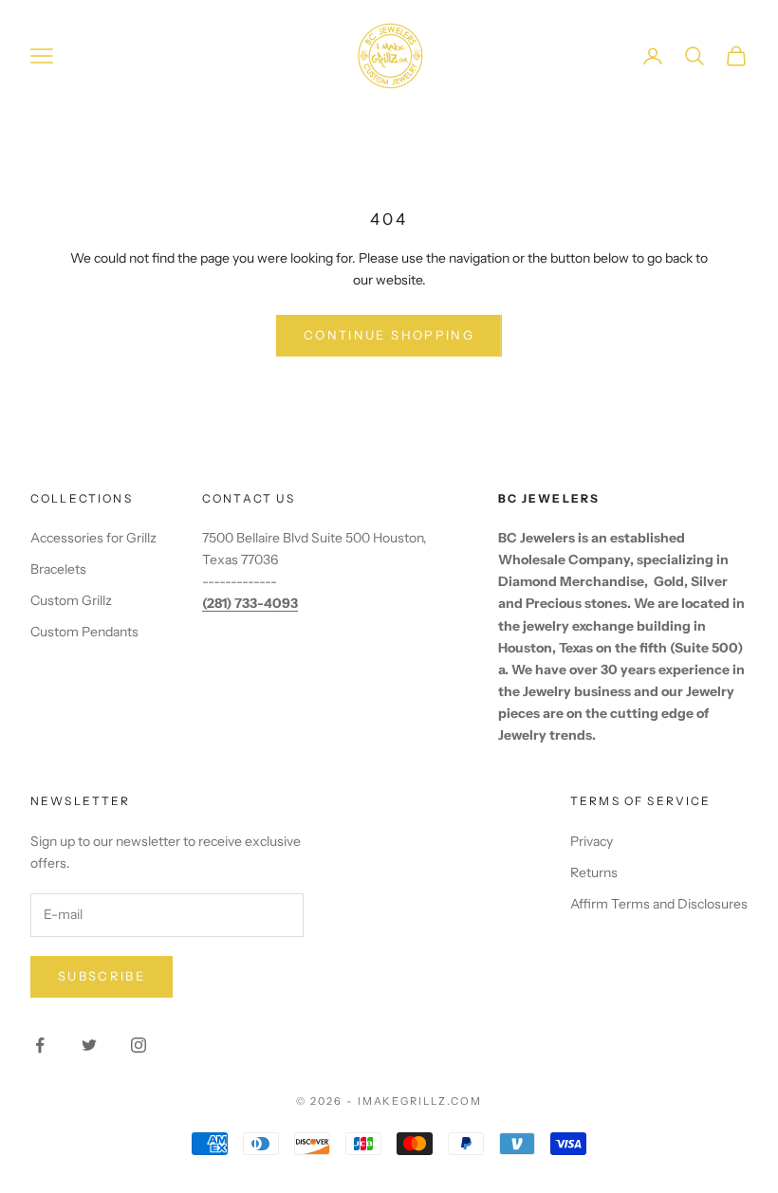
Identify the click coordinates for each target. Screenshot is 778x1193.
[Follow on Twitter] (89, 1045)
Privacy (591, 841)
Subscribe (101, 975)
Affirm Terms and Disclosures (659, 903)
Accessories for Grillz (93, 537)
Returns (594, 872)
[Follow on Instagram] (138, 1045)
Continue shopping (389, 334)
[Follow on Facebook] (39, 1045)
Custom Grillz (71, 600)
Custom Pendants (84, 631)
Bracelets (58, 569)
